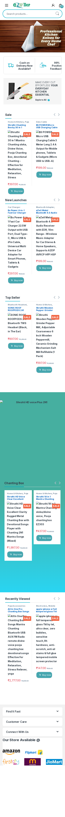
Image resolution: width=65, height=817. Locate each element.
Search (57, 14)
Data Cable (41, 122)
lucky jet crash (3, 53)
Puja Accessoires (18, 123)
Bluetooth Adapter (45, 207)
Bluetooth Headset (17, 304)
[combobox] (27, 14)
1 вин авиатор (3, 52)
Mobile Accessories (45, 607)
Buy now (18, 191)
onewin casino (3, 54)
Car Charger (14, 207)
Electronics (41, 606)
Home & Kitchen (16, 122)
